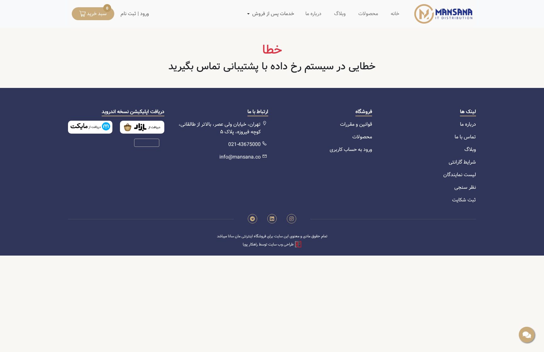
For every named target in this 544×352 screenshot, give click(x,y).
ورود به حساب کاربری (351, 149)
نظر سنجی (465, 187)
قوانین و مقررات (356, 124)
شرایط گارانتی (462, 162)
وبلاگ (340, 14)
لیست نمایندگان (459, 175)
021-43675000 (244, 144)
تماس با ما (465, 137)
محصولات (368, 14)
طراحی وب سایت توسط (269, 244)
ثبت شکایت (464, 200)
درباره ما (313, 14)
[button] (273, 14)
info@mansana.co (240, 157)
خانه (395, 14)
